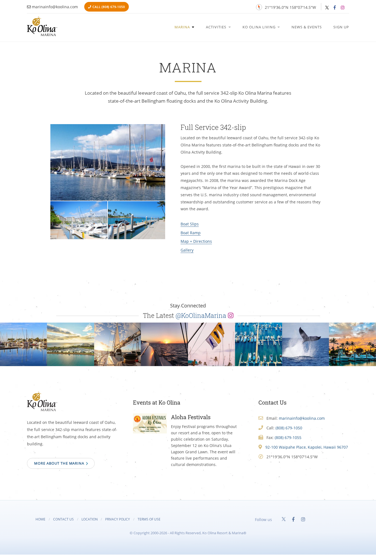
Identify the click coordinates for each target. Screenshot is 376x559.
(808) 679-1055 (288, 437)
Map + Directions (196, 241)
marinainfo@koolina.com (55, 6)
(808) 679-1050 (113, 7)
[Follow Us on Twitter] (327, 7)
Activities (216, 26)
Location (89, 519)
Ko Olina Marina (42, 26)
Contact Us (63, 519)
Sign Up (341, 26)
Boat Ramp (191, 232)
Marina (183, 26)
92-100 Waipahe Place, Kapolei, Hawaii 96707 (306, 447)
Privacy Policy (117, 519)
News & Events (306, 26)
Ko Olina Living (260, 26)
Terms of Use (149, 519)
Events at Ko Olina (156, 402)
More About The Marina (59, 463)
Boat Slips (190, 224)
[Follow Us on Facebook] (335, 7)
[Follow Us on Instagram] (342, 7)
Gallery (187, 250)
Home (40, 519)
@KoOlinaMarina (202, 315)
